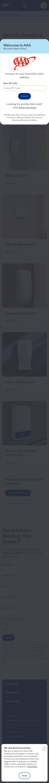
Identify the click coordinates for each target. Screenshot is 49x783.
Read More (32, 766)
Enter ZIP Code (10, 83)
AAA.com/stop (27, 107)
